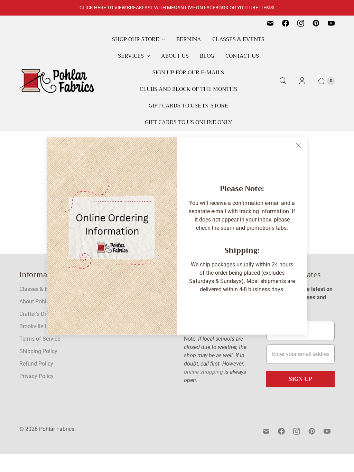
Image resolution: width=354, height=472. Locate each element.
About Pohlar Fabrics (45, 301)
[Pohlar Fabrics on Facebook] (285, 23)
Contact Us (242, 56)
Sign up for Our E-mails (188, 72)
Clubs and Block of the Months (188, 89)
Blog (207, 56)
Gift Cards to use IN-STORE (188, 106)
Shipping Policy (38, 351)
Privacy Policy (36, 376)
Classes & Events (238, 39)
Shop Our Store (135, 39)
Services (131, 56)
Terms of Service (39, 339)
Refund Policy (36, 363)
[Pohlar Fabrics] (56, 81)
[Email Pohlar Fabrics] (270, 23)
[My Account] (302, 81)
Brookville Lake (37, 326)
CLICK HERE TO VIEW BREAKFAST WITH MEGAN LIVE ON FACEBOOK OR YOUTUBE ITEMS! (177, 7)
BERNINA (188, 39)
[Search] (282, 81)
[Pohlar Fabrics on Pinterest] (316, 23)
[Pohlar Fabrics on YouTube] (331, 23)
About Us (175, 56)
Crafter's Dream (38, 314)
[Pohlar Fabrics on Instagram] (300, 23)
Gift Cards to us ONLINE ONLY (188, 122)
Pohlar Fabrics (56, 429)
